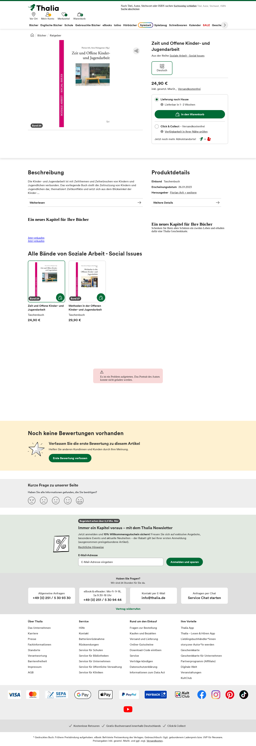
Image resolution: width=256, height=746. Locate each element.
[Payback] (155, 695)
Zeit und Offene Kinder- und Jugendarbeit (46, 291)
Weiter (224, 25)
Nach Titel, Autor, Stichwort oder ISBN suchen (147, 5)
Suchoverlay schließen (185, 6)
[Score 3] (56, 500)
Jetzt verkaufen (36, 237)
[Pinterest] (230, 695)
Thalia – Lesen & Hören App (198, 633)
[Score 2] (44, 500)
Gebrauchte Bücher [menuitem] (87, 25)
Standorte (34, 650)
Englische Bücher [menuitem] (51, 25)
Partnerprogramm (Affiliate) (198, 661)
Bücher (41, 35)
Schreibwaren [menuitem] (178, 25)
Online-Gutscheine (141, 644)
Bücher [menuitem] (33, 25)
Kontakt (84, 633)
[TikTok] (243, 695)
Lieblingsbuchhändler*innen (198, 639)
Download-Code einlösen (145, 650)
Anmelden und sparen (184, 562)
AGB (31, 672)
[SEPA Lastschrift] (56, 695)
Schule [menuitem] (68, 25)
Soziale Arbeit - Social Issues (187, 55)
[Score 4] (68, 500)
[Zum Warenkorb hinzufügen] (60, 297)
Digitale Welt (189, 666)
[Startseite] (32, 35)
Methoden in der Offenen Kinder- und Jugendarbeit (87, 291)
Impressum (35, 666)
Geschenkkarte (190, 650)
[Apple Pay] (105, 695)
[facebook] (201, 695)
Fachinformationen (39, 644)
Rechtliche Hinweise (91, 547)
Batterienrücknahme (91, 639)
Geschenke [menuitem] (219, 25)
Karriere (33, 633)
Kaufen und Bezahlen (143, 633)
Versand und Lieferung (144, 639)
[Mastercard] (32, 695)
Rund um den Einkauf (143, 621)
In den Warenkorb (192, 114)
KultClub (186, 678)
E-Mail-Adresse (88, 555)
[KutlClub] (182, 695)
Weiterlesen (37, 202)
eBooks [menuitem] (107, 25)
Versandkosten (155, 740)
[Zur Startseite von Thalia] (45, 7)
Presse (32, 639)
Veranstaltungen (191, 672)
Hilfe (82, 627)
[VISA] (14, 695)
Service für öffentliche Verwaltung (100, 666)
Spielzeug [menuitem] (160, 25)
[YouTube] (128, 709)
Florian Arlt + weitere (183, 192)
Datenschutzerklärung (143, 666)
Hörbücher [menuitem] (130, 25)
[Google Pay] (82, 695)
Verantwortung (37, 655)
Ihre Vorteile (188, 621)
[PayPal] (129, 695)
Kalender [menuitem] (195, 25)
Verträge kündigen (141, 661)
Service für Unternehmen (94, 661)
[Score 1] (32, 500)
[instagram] (215, 695)
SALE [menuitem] (206, 25)
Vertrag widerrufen (128, 609)
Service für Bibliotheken (94, 655)
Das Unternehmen (39, 627)
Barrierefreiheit (37, 661)
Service (84, 621)
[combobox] (157, 99)
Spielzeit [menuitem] (145, 25)
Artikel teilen (136, 50)
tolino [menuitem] (117, 25)
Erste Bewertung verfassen (70, 458)
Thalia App (187, 627)
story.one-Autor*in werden (197, 644)
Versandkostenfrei (189, 89)
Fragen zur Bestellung (143, 627)
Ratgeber (55, 35)
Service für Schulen (91, 650)
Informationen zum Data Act (147, 672)
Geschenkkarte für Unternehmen (201, 655)
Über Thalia (35, 621)
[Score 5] (80, 500)
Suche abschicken (130, 9)
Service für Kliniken (91, 672)
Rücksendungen (89, 644)
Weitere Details (163, 202)
